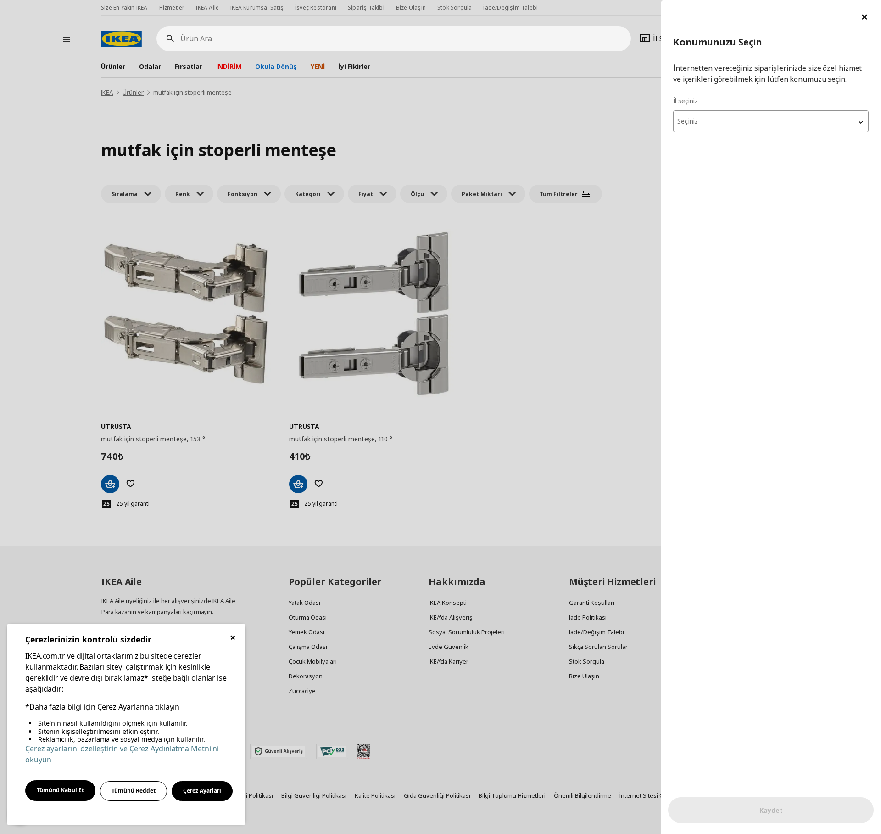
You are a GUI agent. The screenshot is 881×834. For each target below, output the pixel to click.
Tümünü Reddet (134, 791)
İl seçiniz (685, 100)
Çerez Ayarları (202, 791)
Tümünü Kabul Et (60, 790)
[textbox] (771, 121)
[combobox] (771, 121)
